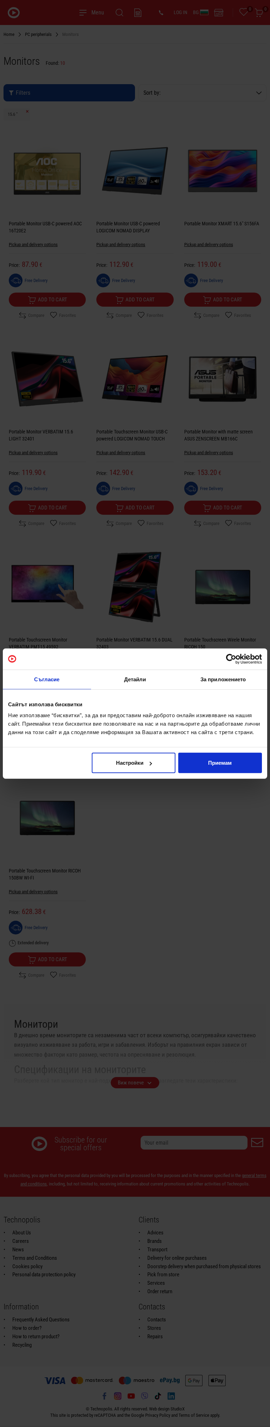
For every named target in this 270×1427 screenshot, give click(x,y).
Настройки (129, 763)
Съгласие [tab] (46, 679)
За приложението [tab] (223, 679)
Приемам (220, 763)
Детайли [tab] (135, 679)
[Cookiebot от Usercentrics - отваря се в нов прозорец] (231, 658)
